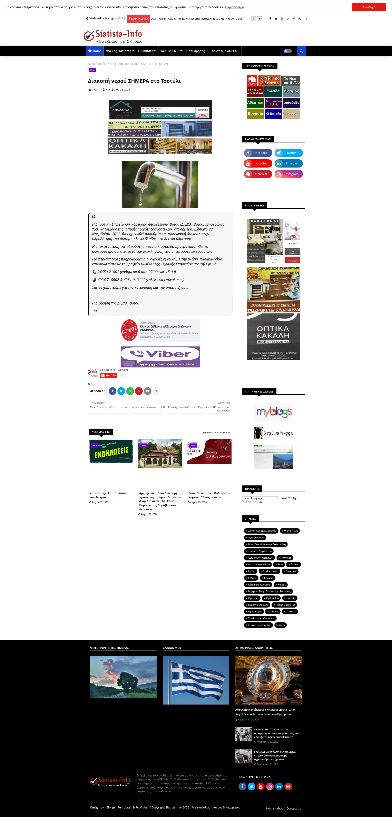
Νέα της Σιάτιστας (118, 51)
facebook (261, 153)
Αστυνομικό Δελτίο (259, 564)
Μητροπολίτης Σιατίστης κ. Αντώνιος (269, 591)
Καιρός (282, 584)
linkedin (291, 163)
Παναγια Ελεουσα (258, 605)
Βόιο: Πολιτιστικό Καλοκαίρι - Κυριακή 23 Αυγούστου (209, 495)
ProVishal (142, 807)
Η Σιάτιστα (145, 51)
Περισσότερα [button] (234, 7)
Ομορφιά (253, 598)
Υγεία (282, 625)
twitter (291, 153)
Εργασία (268, 578)
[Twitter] (121, 391)
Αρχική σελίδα (97, 64)
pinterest (261, 174)
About (280, 808)
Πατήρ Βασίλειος (285, 605)
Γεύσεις (295, 564)
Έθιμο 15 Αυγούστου (260, 551)
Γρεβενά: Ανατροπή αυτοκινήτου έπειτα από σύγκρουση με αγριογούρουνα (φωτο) (275, 755)
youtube (261, 163)
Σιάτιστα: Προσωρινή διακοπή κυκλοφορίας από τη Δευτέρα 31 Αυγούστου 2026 (200, 19)
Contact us (293, 808)
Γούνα (251, 571)
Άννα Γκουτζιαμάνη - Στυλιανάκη (267, 544)
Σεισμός (274, 611)
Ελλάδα (252, 578)
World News (291, 531)
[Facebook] (112, 391)
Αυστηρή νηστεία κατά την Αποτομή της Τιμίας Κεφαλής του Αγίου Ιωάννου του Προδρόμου (265, 712)
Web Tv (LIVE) (169, 51)
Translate (256, 502)
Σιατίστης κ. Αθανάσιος (261, 618)
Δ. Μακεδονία (270, 571)
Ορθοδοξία (272, 598)
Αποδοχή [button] (369, 7)
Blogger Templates (119, 807)
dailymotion (258, 184)
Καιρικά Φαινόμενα (259, 584)
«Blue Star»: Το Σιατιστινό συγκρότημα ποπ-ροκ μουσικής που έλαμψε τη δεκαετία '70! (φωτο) (277, 733)
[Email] (147, 391)
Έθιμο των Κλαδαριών (260, 557)
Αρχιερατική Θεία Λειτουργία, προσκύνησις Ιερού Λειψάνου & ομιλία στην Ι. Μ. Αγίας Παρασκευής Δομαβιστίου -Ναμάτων (160, 501)
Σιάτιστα (291, 611)
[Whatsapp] (130, 391)
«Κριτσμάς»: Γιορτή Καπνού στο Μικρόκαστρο (109, 495)
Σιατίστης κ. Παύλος (259, 625)
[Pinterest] (139, 391)
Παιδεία (290, 598)
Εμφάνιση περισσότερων (216, 432)
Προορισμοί (255, 611)
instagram (291, 174)
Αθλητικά (286, 557)
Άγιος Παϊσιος (256, 537)
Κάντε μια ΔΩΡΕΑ (224, 51)
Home (97, 51)
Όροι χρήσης (195, 51)
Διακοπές (291, 571)
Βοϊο (113, 64)
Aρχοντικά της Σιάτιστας (262, 531)
